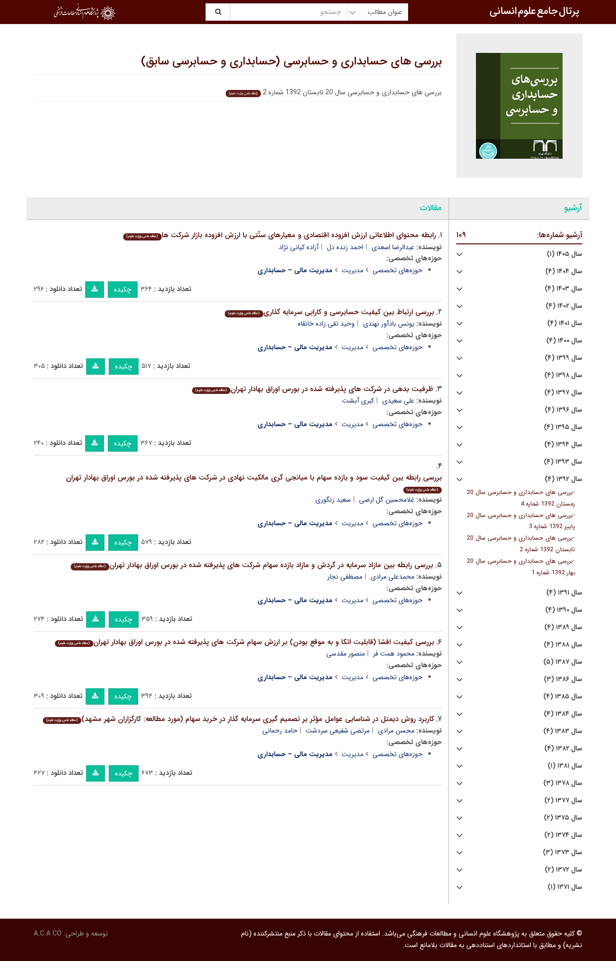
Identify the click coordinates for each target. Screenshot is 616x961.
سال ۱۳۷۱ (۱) (565, 887)
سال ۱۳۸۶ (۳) (563, 679)
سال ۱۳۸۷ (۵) (562, 662)
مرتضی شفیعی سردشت (338, 730)
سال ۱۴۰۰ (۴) (564, 341)
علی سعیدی (398, 400)
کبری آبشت (358, 400)
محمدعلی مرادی (392, 576)
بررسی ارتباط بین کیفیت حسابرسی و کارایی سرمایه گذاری (331, 312)
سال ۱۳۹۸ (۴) (563, 375)
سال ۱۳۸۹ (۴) (563, 627)
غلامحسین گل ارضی (386, 499)
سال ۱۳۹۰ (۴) (563, 610)
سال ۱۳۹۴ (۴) (563, 445)
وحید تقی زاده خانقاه (326, 323)
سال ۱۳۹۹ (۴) (563, 358)
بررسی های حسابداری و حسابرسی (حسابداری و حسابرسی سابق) (291, 61)
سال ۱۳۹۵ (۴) (563, 427)
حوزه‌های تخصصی (397, 270)
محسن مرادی (396, 730)
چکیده (122, 289)
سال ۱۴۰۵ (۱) (564, 254)
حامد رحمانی (279, 730)
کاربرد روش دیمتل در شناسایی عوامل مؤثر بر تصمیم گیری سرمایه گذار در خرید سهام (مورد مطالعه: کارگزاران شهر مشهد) (240, 719)
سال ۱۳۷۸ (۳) (562, 783)
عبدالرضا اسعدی (393, 247)
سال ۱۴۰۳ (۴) (563, 289)
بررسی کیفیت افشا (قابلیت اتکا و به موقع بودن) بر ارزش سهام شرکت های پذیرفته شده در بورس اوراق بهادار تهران (246, 642)
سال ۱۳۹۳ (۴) (563, 462)
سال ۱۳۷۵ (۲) (563, 818)
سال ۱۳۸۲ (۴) (563, 749)
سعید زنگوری (333, 499)
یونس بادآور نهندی (388, 323)
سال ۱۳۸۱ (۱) (565, 766)
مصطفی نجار (344, 576)
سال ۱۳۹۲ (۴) (563, 479)
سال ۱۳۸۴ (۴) (563, 714)
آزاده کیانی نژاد (299, 247)
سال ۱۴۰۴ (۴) (563, 271)
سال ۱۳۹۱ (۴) (564, 593)
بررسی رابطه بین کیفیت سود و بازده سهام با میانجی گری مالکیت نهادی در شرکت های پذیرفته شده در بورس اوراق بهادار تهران (254, 482)
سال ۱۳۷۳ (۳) (562, 852)
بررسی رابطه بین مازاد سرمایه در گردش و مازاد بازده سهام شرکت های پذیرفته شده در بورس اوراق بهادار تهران (253, 565)
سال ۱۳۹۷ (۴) (563, 393)
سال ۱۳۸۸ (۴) (563, 645)
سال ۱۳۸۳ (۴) (562, 731)
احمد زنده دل (345, 247)
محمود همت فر (393, 653)
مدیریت (352, 270)
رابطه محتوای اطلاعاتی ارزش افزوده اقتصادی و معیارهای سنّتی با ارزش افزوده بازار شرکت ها (281, 235)
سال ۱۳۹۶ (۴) (563, 410)
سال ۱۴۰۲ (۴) (564, 306)
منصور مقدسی (345, 653)
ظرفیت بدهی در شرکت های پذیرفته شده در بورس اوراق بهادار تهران (314, 389)
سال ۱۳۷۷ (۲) (563, 801)
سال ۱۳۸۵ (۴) (562, 697)
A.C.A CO (48, 933)
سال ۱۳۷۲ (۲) (563, 870)
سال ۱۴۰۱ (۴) (564, 323)
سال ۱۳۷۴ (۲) (563, 835)
